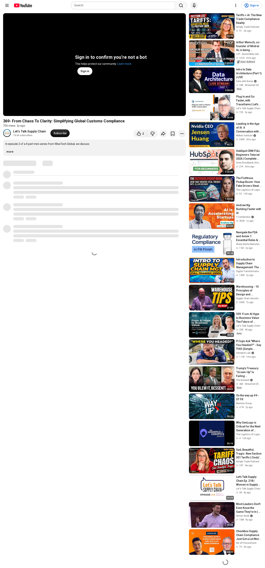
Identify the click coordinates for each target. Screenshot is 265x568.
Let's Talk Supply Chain (29, 131)
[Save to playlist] (173, 133)
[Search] (181, 5)
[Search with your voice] (194, 5)
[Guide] (7, 5)
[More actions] (182, 133)
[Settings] (235, 5)
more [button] (9, 151)
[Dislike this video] (152, 133)
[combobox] (124, 5)
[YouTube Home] (23, 5)
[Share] (163, 133)
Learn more (124, 63)
